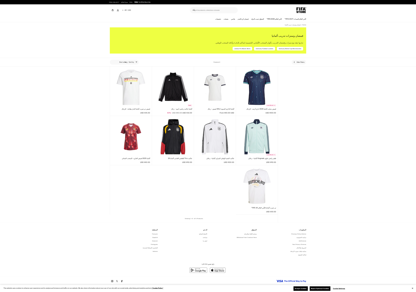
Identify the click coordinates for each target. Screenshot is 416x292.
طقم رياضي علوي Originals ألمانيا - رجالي (262, 158)
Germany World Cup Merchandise (290, 48)
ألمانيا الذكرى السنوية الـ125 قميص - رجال (221, 109)
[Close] (412, 288)
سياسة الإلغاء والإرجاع (250, 234)
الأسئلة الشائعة (203, 234)
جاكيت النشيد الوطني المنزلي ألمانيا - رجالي (220, 158)
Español (155, 237)
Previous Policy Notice (298, 234)
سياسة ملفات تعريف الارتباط (298, 251)
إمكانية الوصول (302, 255)
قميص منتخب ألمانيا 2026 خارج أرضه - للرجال (261, 109)
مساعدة (205, 237)
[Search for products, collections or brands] (194, 10)
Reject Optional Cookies (320, 289)
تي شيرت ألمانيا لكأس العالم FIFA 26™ (263, 208)
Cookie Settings (339, 289)
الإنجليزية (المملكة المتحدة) (150, 248)
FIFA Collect (114, 2)
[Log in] (117, 10)
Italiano (155, 251)
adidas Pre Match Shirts (242, 48)
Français (155, 234)
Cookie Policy (157, 288)
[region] (208, 288)
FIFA (130, 2)
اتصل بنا (205, 241)
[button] (112, 10)
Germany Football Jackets (264, 48)
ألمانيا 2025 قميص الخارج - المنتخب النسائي (136, 158)
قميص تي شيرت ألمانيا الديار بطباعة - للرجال (136, 109)
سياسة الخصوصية (301, 237)
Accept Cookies (301, 289)
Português (154, 244)
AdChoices (302, 241)
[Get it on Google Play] (198, 272)
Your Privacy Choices (299, 244)
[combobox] (214, 10)
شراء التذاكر (124, 2)
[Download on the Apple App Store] (217, 272)
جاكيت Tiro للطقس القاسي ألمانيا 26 (180, 158)
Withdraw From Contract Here (247, 237)
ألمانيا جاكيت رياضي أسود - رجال (181, 109)
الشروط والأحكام (301, 248)
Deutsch (155, 241)
